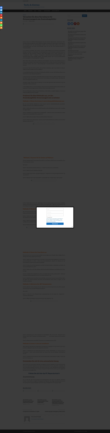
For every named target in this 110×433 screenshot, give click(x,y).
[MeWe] (1, 20)
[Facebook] (1, 7)
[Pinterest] (1, 15)
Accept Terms (49, 217)
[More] (1, 28)
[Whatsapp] (1, 25)
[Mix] (1, 23)
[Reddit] (1, 17)
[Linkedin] (1, 12)
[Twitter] (1, 10)
